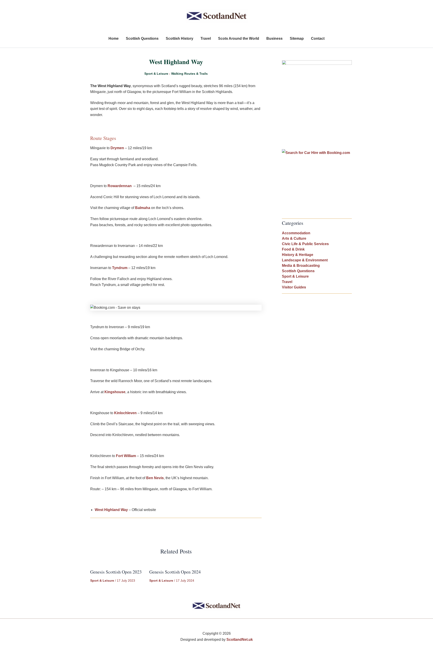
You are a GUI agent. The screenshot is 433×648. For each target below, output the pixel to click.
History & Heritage (297, 255)
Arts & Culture (294, 238)
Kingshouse (114, 392)
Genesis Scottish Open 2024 (175, 572)
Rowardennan (120, 186)
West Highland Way (111, 510)
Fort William (126, 456)
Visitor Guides (294, 287)
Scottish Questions (298, 271)
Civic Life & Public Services (305, 244)
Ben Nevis (155, 478)
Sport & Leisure (156, 73)
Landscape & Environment (305, 260)
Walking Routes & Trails (189, 73)
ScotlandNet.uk (239, 639)
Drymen (117, 148)
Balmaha (142, 208)
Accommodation (296, 233)
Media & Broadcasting (301, 265)
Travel (287, 282)
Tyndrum (119, 268)
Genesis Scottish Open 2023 (116, 572)
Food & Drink (293, 249)
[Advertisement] (317, 118)
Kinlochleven (125, 413)
